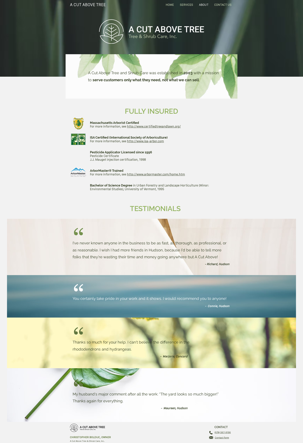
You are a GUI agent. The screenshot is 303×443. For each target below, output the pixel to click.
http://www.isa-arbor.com (145, 141)
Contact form (222, 437)
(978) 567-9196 (222, 432)
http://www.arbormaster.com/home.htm (156, 174)
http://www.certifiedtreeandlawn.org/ (154, 126)
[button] (186, 4)
